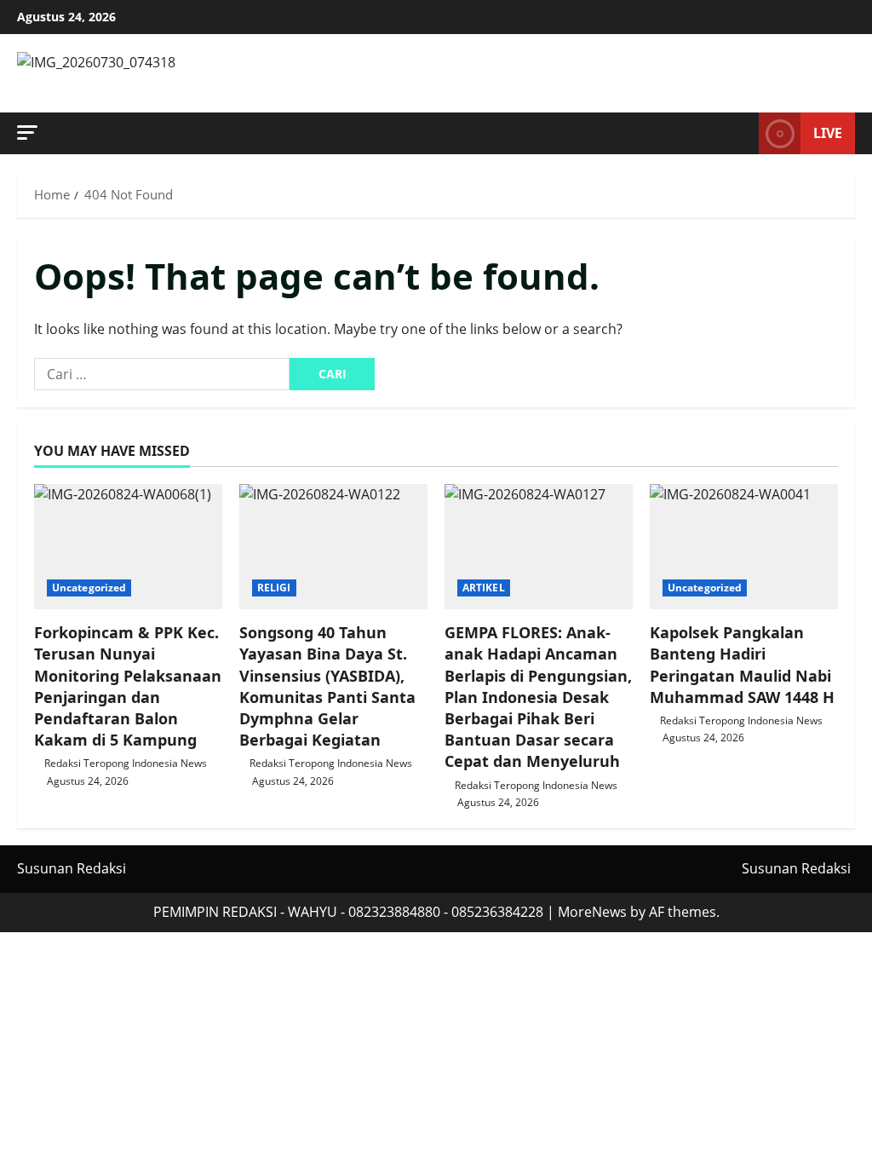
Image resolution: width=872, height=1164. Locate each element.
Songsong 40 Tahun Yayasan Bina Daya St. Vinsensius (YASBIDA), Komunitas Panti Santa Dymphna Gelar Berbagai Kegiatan (327, 686)
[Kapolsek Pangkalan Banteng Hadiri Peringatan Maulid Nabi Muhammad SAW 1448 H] (744, 546)
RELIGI (274, 587)
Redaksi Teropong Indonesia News (125, 763)
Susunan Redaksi (71, 868)
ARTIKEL (483, 587)
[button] (27, 132)
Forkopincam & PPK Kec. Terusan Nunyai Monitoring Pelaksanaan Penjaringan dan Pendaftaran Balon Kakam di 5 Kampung (127, 686)
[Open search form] (741, 134)
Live (827, 133)
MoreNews (592, 911)
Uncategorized (89, 587)
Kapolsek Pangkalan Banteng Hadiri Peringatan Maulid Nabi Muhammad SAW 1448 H (742, 664)
